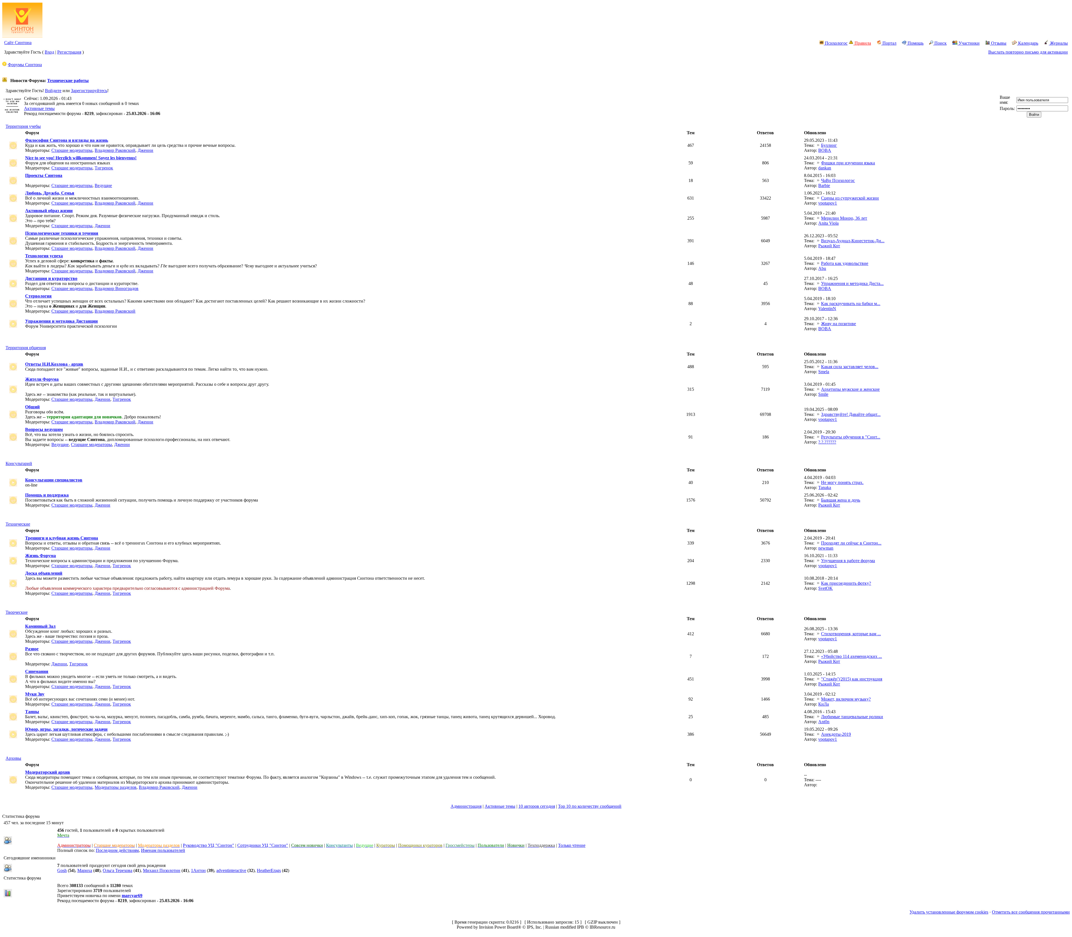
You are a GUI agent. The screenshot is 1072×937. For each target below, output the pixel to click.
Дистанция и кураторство (51, 278)
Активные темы (39, 108)
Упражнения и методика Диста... (852, 283)
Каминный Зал (40, 626)
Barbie (824, 185)
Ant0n (823, 721)
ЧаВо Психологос (838, 180)
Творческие (17, 612)
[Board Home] (22, 36)
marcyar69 (132, 895)
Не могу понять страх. (842, 482)
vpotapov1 (827, 203)
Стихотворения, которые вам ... (851, 633)
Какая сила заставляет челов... (849, 366)
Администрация (466, 806)
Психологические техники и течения (61, 233)
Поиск (940, 43)
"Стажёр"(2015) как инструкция (851, 679)
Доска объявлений (43, 573)
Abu (822, 268)
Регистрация (69, 52)
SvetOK (825, 588)
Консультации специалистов (53, 480)
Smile (823, 394)
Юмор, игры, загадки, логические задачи (66, 729)
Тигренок (104, 168)
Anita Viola (828, 223)
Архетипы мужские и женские (850, 389)
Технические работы (68, 80)
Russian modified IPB (564, 927)
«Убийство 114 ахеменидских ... (851, 656)
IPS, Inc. (534, 927)
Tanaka (824, 487)
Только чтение (571, 845)
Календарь (1027, 43)
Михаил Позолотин (161, 870)
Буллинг (829, 145)
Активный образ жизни (49, 210)
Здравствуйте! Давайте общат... (850, 414)
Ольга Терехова (117, 870)
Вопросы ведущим (44, 429)
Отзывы (998, 43)
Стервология (38, 296)
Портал (888, 43)
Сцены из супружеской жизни (850, 198)
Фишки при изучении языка (848, 162)
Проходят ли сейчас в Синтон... (851, 543)
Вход (49, 52)
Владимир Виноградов (116, 288)
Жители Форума (42, 379)
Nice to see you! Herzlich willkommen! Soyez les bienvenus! (81, 157)
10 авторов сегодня (536, 806)
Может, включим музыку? (846, 699)
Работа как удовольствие (844, 263)
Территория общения (26, 347)
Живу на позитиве (838, 323)
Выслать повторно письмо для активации (1028, 52)
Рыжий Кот (829, 245)
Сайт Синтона (18, 42)
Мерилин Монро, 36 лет (844, 218)
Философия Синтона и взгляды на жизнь (66, 140)
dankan (824, 168)
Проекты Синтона (43, 175)
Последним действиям (117, 850)
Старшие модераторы (71, 150)
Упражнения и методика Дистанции (61, 321)
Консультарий (19, 463)
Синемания (36, 671)
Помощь (914, 43)
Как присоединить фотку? (846, 583)
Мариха (84, 870)
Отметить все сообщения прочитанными (1031, 912)
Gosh (62, 870)
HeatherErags (269, 870)
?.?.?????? (827, 442)
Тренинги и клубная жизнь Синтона (61, 538)
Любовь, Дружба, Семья (49, 193)
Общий (32, 406)
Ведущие (103, 185)
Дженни (145, 150)
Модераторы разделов (116, 787)
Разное (32, 648)
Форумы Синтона (25, 64)
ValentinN (827, 308)
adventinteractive (231, 870)
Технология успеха (44, 255)
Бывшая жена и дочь (840, 500)
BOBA (824, 150)
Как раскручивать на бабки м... (850, 303)
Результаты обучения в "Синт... (850, 437)
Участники (969, 43)
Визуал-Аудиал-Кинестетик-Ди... (852, 240)
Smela (823, 371)
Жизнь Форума (40, 555)
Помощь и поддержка (47, 495)
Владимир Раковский (115, 150)
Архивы (13, 758)
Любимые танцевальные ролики (852, 716)
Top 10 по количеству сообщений (589, 806)
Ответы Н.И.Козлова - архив (54, 364)
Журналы (1058, 43)
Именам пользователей (163, 850)
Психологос (836, 43)
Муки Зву (34, 694)
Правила (862, 43)
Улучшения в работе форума (848, 560)
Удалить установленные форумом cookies (949, 912)
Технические (18, 524)
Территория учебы (23, 126)
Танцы (32, 711)
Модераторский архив (47, 772)
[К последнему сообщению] (818, 145)
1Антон (198, 870)
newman (825, 548)
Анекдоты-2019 (836, 734)
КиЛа (823, 704)
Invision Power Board (498, 927)
